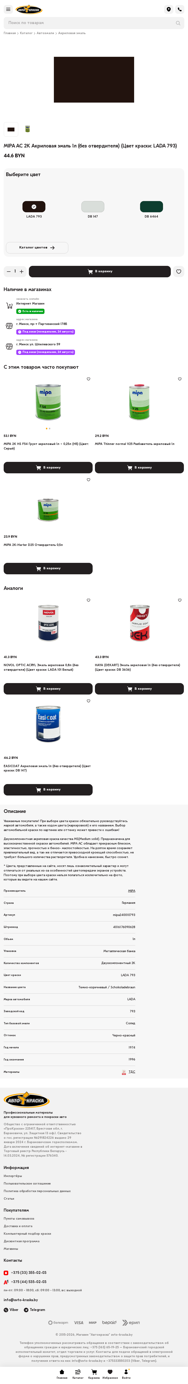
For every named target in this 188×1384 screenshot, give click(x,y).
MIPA (131, 891)
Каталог (26, 33)
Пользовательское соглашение (27, 1183)
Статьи (9, 1199)
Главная (10, 33)
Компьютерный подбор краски (27, 1234)
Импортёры (13, 1176)
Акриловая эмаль (72, 33)
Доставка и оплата (18, 1226)
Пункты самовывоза (19, 1219)
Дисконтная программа (21, 1241)
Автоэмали (45, 33)
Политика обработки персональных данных (37, 1191)
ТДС (132, 1072)
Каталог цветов (33, 247)
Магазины (11, 1249)
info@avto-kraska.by (21, 1300)
